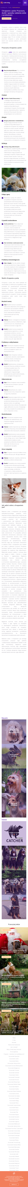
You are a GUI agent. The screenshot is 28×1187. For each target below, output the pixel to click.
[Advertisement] (14, 669)
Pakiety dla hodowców (14, 1044)
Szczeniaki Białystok (14, 1163)
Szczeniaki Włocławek (14, 1133)
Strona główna (14, 1051)
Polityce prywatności (14, 1181)
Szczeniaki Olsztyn (14, 1161)
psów (10, 52)
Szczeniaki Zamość (14, 1072)
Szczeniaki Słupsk (14, 1114)
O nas (14, 1040)
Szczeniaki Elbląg (14, 1100)
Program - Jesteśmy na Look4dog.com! (14, 1054)
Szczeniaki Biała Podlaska (14, 1091)
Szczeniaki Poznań (14, 1165)
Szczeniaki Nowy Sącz (14, 1082)
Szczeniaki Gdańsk (14, 1156)
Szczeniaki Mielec (14, 1140)
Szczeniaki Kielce (14, 1061)
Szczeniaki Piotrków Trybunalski (14, 1128)
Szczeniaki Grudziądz (14, 1135)
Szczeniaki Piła (14, 1112)
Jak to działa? (14, 1047)
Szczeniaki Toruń (14, 1168)
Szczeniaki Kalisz (14, 1107)
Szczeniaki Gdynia (14, 1137)
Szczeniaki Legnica (14, 1121)
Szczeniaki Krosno (14, 1079)
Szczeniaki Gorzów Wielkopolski (14, 1065)
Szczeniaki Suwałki (14, 1098)
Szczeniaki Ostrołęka (14, 1096)
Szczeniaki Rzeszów (14, 1056)
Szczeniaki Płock (14, 1103)
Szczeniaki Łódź (14, 1154)
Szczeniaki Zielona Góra (14, 1063)
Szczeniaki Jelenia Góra (14, 1126)
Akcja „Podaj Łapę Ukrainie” (14, 1049)
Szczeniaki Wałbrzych (14, 1124)
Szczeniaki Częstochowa (14, 1105)
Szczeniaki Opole (14, 1170)
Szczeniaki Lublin (14, 1058)
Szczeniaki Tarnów (14, 1070)
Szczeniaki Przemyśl (14, 1077)
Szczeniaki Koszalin (14, 1117)
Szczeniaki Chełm (14, 1075)
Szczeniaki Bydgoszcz (14, 1068)
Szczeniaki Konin (14, 1110)
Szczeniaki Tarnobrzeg (14, 1142)
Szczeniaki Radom (14, 1086)
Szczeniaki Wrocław (14, 1151)
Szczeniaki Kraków (14, 1149)
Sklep (14, 1037)
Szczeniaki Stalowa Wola (14, 1144)
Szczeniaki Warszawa (14, 1147)
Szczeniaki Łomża (14, 1093)
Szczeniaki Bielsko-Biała (14, 1084)
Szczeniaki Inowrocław (14, 1130)
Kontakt (14, 1042)
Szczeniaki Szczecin (14, 1158)
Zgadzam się (14, 1184)
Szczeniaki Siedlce (14, 1089)
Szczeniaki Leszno (14, 1119)
